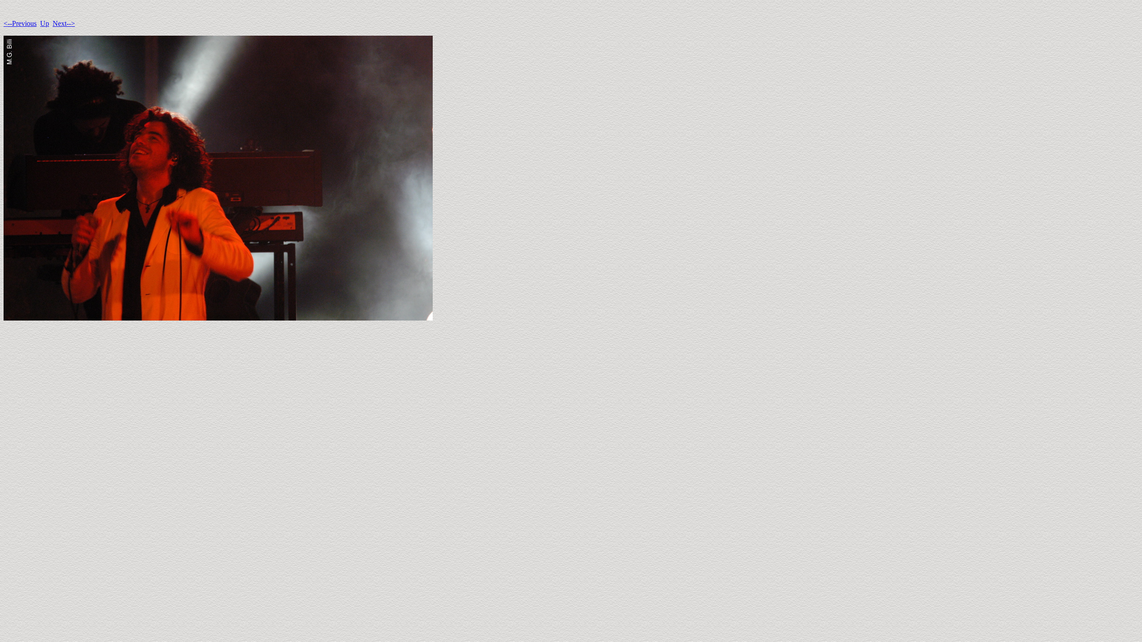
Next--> (64, 23)
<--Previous (20, 23)
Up (44, 23)
